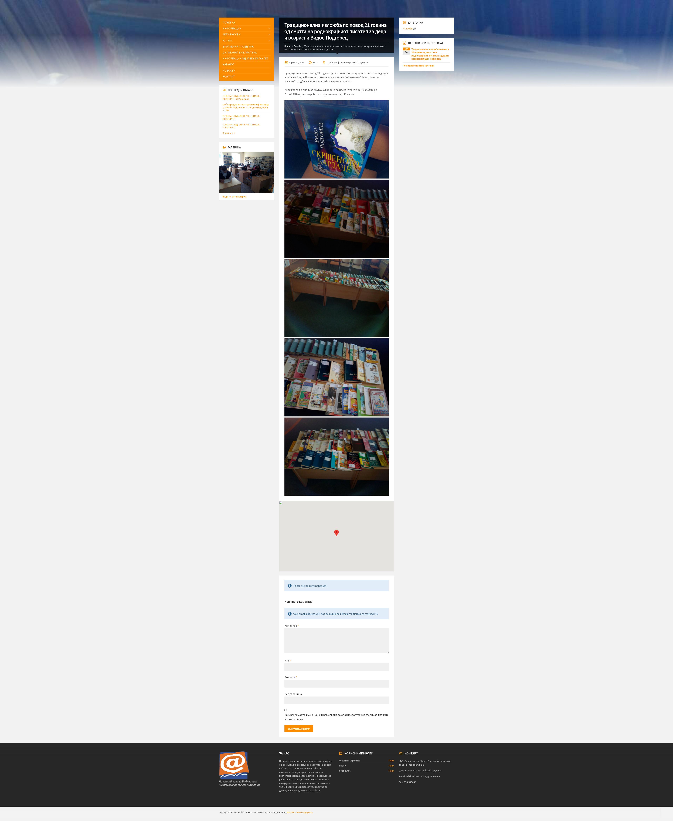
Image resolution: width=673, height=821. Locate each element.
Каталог (228, 64)
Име (287, 660)
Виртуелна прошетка (238, 46)
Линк (391, 760)
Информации (232, 28)
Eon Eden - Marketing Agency (300, 812)
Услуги (227, 40)
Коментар (291, 625)
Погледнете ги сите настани (418, 65)
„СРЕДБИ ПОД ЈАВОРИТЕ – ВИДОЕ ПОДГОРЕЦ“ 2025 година (241, 97)
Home (287, 46)
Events (297, 46)
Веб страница (293, 694)
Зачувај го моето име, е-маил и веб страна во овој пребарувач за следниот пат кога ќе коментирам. (336, 717)
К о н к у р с (229, 132)
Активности (231, 34)
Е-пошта (290, 677)
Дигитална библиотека (240, 52)
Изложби (408, 28)
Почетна (229, 22)
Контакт (229, 76)
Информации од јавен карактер (245, 58)
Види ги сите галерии (234, 196)
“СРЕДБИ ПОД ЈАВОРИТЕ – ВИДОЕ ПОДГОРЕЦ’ (241, 117)
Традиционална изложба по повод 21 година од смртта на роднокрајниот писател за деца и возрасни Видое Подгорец (430, 54)
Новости (229, 70)
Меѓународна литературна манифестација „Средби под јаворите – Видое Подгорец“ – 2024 (246, 107)
